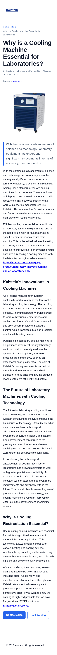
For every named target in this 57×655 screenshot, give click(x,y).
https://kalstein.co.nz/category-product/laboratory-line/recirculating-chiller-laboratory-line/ (25, 266)
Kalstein (12, 10)
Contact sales (14, 615)
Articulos (17, 81)
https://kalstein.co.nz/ (16, 605)
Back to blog (38, 615)
